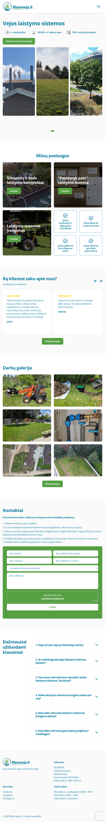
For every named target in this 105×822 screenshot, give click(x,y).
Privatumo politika (32, 816)
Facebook (7, 791)
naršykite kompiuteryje (52, 598)
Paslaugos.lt (8, 798)
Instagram (8, 795)
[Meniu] (98, 7)
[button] (48, 131)
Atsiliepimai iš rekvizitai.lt (15, 284)
